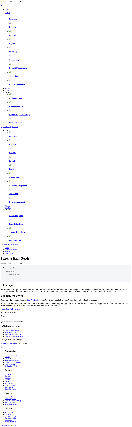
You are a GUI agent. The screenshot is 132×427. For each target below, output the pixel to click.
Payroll (7, 380)
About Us (8, 414)
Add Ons (8, 90)
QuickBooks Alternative (13, 362)
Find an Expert (10, 402)
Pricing (7, 88)
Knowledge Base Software (9, 343)
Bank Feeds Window (12, 331)
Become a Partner (10, 416)
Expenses (8, 376)
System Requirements (12, 360)
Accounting (9, 383)
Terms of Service (10, 422)
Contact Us (8, 9)
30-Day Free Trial (11, 366)
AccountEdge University (13, 401)
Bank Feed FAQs (10, 332)
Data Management (11, 389)
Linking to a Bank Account (14, 336)
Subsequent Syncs (12, 274)
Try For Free (5, 127)
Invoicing (8, 374)
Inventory (8, 381)
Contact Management (12, 385)
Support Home (10, 397)
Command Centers (11, 250)
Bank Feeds (9, 253)
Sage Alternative (10, 364)
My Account (13, 127)
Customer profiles (10, 418)
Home (7, 248)
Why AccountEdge (11, 355)
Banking (8, 251)
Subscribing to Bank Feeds (13, 334)
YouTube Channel (11, 404)
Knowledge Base (10, 399)
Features (7, 13)
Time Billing (9, 387)
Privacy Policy (5, 425)
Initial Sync (10, 271)
